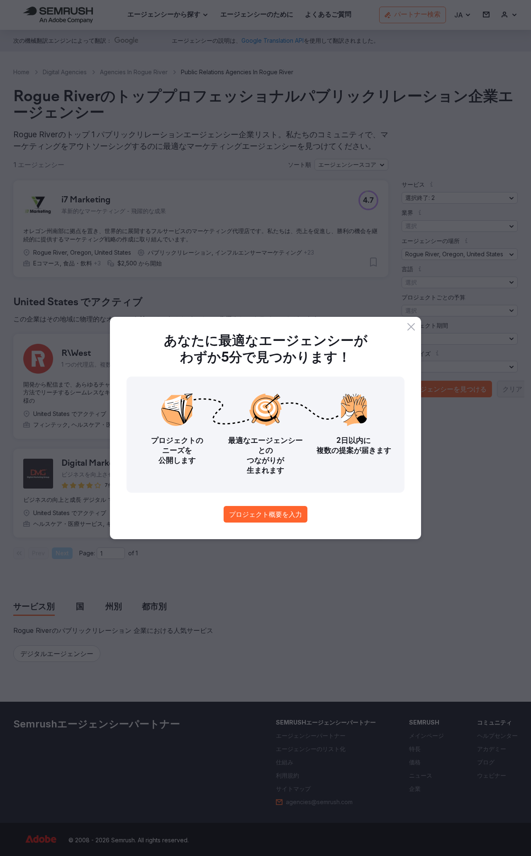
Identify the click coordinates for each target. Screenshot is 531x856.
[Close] (411, 327)
